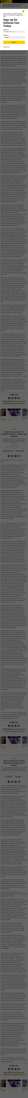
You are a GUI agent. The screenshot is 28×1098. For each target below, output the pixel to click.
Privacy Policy (6, 47)
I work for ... (6, 35)
